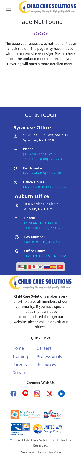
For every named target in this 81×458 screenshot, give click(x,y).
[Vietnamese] (60, 266)
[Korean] (40, 266)
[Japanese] (34, 266)
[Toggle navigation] (9, 9)
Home (18, 348)
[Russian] (47, 266)
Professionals (49, 356)
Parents (19, 364)
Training (20, 356)
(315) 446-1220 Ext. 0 (39, 154)
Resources (46, 364)
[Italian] (27, 266)
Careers (44, 348)
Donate (19, 372)
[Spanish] (53, 266)
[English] (21, 266)
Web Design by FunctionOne (40, 452)
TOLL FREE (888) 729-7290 (43, 159)
